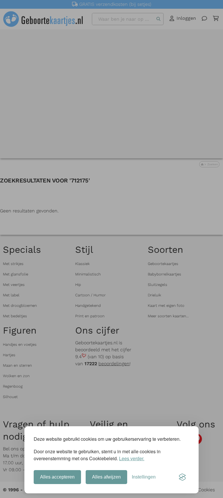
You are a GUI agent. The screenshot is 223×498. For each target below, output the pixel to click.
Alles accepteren (57, 476)
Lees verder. (131, 458)
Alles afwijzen (106, 476)
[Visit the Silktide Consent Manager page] (182, 477)
